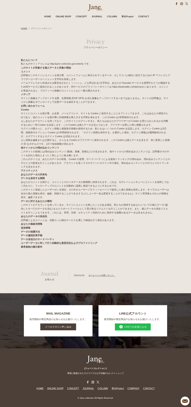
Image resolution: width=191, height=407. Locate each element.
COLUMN (112, 16)
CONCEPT (81, 16)
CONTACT (143, 16)
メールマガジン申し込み (58, 327)
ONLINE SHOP (63, 16)
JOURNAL (96, 16)
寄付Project (128, 16)
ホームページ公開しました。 (102, 275)
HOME (47, 16)
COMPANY (133, 388)
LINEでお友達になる (135, 327)
